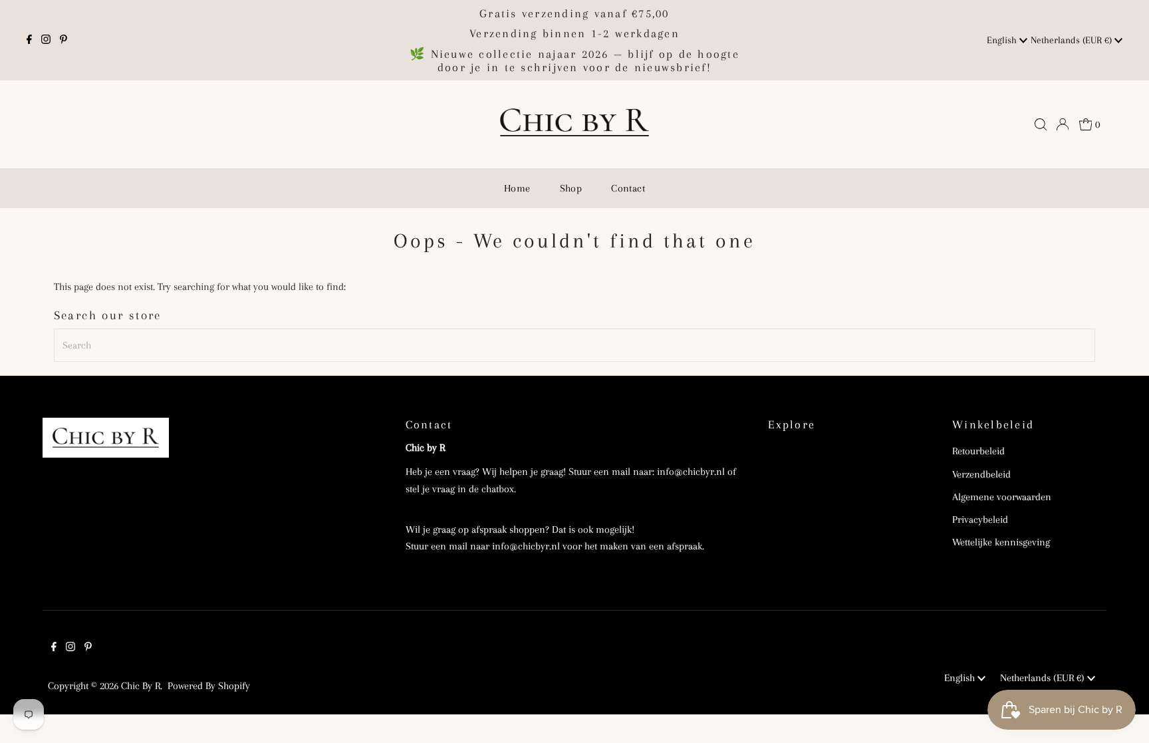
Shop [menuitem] (571, 188)
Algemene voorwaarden (1001, 497)
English (1003, 40)
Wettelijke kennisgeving (1001, 542)
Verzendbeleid (981, 474)
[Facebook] (29, 41)
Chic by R (140, 686)
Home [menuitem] (517, 188)
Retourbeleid (978, 451)
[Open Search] (1041, 124)
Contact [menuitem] (628, 188)
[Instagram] (46, 41)
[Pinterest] (63, 41)
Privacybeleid (980, 519)
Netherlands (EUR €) (1072, 40)
